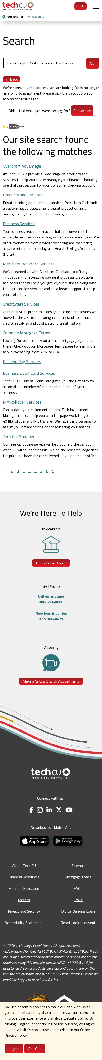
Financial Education (24, 888)
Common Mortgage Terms (26, 333)
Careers (24, 900)
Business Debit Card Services (29, 373)
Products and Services (22, 195)
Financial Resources (24, 877)
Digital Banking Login (78, 911)
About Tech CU (24, 865)
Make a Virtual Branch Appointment (51, 681)
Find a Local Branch (51, 563)
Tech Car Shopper (19, 436)
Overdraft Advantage (22, 166)
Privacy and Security (24, 911)
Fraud (78, 900)
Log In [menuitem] (80, 6)
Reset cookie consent (78, 922)
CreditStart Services (21, 304)
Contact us (82, 110)
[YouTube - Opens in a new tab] (69, 810)
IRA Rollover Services (22, 402)
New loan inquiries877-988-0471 (51, 616)
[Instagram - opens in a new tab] (40, 810)
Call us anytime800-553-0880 (51, 599)
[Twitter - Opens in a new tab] (59, 810)
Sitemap (78, 865)
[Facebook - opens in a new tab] (31, 810)
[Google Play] (67, 840)
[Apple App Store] (34, 840)
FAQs (78, 888)
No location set (35, 16)
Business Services (19, 223)
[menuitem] (18, 6)
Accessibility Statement (24, 922)
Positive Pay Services (22, 361)
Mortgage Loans (78, 877)
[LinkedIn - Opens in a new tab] (49, 810)
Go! (92, 63)
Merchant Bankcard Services (28, 264)
